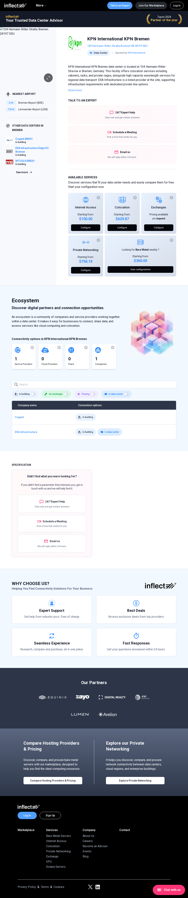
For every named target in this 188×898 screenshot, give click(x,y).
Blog (85, 856)
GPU (49, 861)
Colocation (122, 207)
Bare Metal (142, 249)
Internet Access (85, 207)
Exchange (52, 856)
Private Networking (85, 250)
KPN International (136, 53)
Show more (75, 90)
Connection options (90, 405)
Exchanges (158, 207)
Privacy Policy (27, 887)
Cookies (59, 887)
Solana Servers (56, 866)
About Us (88, 836)
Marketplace (26, 830)
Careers (88, 841)
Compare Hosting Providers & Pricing (53, 780)
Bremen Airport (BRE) (31, 102)
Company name (27, 405)
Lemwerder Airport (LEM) (33, 109)
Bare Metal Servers (58, 836)
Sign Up (50, 815)
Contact (124, 830)
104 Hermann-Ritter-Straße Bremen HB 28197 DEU (117, 45)
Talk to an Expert (119, 5)
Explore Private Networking (135, 780)
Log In (176, 5)
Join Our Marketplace (151, 5)
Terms (45, 887)
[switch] (33, 394)
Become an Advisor (95, 846)
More (40, 5)
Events (87, 851)
